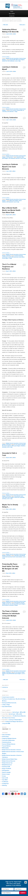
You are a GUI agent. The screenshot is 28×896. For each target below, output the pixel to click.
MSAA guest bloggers (20, 59)
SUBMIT (22, 893)
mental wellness (19, 556)
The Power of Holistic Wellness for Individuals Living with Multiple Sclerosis (11, 614)
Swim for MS (5, 778)
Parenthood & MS (6, 766)
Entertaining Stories (6, 742)
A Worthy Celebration (10, 117)
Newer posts (23, 24)
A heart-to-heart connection (8, 697)
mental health (5, 257)
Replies (16, 605)
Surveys (4, 776)
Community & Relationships (8, 740)
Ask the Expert (5, 736)
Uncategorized (5, 783)
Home (11, 11)
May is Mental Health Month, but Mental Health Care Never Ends (11, 210)
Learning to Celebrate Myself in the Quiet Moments (10, 166)
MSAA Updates (5, 747)
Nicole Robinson (5, 605)
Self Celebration (11, 61)
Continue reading (6, 56)
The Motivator (5, 781)
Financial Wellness (6, 746)
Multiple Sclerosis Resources (8, 761)
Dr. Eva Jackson (13, 110)
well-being (4, 447)
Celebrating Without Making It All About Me (10, 30)
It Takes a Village (6, 704)
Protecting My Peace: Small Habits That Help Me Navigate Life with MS (10, 567)
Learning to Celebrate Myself (15, 719)
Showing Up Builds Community (9, 702)
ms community (13, 604)
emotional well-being (18, 255)
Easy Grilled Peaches (7, 706)
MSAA (14, 34)
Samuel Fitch (4, 61)
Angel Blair (19, 157)
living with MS (12, 59)
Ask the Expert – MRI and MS (18, 712)
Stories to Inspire (6, 774)
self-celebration (10, 111)
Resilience (23, 445)
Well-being (8, 255)
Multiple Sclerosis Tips (7, 762)
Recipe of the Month (6, 768)
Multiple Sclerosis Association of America (11, 749)
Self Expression (9, 157)
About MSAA (12, 13)
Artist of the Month (6, 734)
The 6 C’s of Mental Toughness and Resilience (9, 266)
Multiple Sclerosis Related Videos (9, 759)
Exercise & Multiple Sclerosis (8, 744)
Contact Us (11, 16)
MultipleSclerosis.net (7, 764)
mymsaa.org (5, 687)
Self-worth (18, 158)
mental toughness (7, 445)
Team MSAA (5, 779)
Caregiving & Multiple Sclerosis (9, 738)
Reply (15, 111)
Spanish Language (6, 772)
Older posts (5, 24)
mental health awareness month (14, 257)
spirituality (22, 497)
